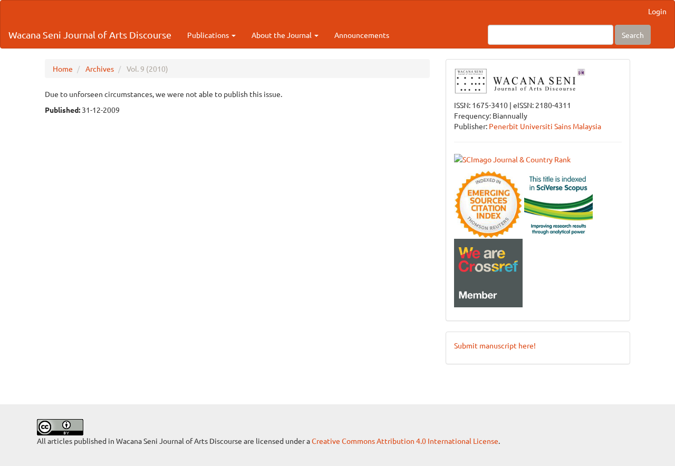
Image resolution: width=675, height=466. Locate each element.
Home (63, 68)
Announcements (361, 35)
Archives (99, 68)
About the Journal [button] (282, 35)
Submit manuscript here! (495, 345)
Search (633, 35)
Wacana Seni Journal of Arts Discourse (89, 34)
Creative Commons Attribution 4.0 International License (405, 440)
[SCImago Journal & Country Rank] (512, 158)
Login (657, 11)
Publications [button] (208, 35)
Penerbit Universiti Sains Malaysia (545, 126)
